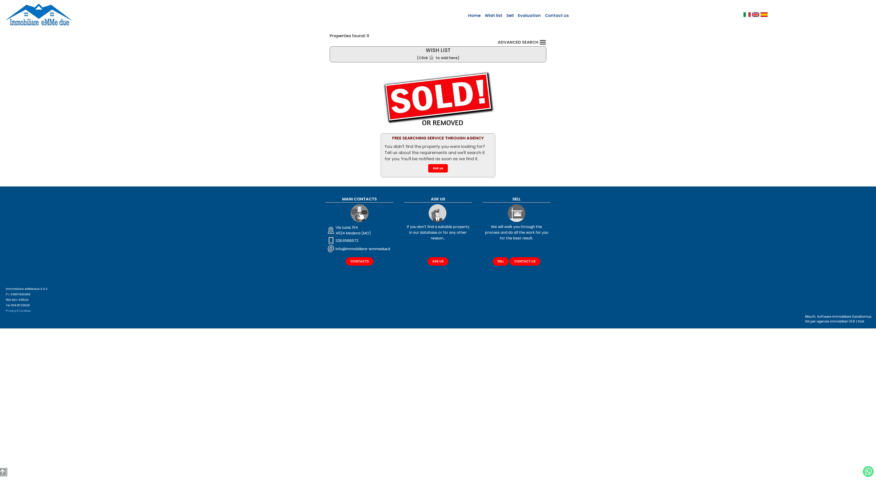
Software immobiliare (834, 316)
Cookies (25, 311)
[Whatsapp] (868, 471)
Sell (510, 15)
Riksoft (810, 316)
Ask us (438, 168)
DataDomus (861, 316)
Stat (861, 321)
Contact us (557, 15)
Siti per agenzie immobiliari (826, 321)
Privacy (11, 311)
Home (474, 15)
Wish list (493, 15)
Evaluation (529, 15)
